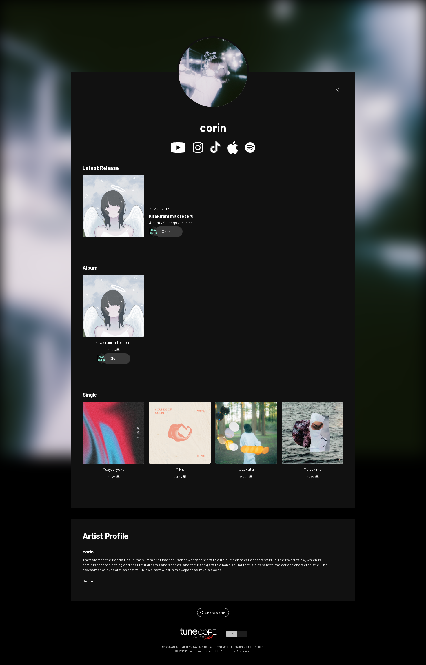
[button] (337, 90)
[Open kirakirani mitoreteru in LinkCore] (113, 206)
